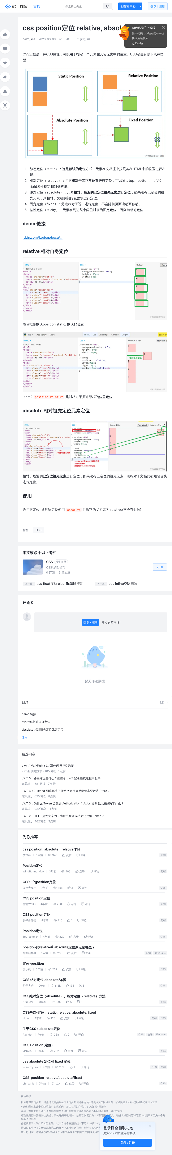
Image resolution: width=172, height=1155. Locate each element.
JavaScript (161, 952)
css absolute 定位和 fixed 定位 (46, 1061)
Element (161, 1034)
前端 (163, 855)
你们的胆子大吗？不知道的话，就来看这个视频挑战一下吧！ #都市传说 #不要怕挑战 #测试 (72, 1123)
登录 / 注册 (90, 622)
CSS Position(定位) (38, 1045)
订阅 (160, 567)
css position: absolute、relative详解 (51, 849)
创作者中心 (128, 6)
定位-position (33, 963)
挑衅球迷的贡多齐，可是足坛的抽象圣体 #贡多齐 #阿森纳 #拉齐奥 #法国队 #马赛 (67, 1102)
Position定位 (33, 866)
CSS (163, 887)
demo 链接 (29, 714)
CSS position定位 (36, 898)
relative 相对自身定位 (36, 721)
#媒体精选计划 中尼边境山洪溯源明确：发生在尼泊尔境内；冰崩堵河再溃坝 (63, 1106)
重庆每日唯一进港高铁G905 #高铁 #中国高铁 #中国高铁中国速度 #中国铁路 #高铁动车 (70, 1132)
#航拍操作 (116, 1111)
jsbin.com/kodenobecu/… (43, 237)
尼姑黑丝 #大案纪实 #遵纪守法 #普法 (136, 1102)
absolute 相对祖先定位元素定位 (43, 729)
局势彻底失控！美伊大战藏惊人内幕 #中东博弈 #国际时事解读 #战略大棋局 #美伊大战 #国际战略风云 (78, 1127)
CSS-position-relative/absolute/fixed (52, 1078)
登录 (157, 6)
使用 (24, 737)
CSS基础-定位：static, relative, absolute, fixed (59, 1012)
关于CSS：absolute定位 (41, 1029)
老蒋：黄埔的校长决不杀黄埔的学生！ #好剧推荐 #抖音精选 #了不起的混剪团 (64, 1111)
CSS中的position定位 (39, 882)
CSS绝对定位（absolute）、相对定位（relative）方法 (64, 996)
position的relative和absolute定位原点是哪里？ (59, 947)
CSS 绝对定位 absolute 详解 (44, 980)
